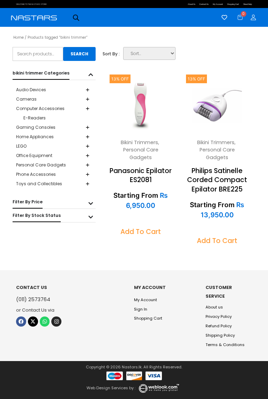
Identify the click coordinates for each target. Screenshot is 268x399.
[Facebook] (21, 321)
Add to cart (140, 231)
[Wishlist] (222, 17)
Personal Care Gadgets (140, 153)
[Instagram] (56, 321)
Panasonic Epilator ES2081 (141, 175)
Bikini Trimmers (139, 142)
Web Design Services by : (111, 388)
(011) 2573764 (33, 299)
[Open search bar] (76, 18)
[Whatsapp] (45, 321)
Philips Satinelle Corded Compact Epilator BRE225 (217, 180)
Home (18, 37)
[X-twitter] (33, 321)
